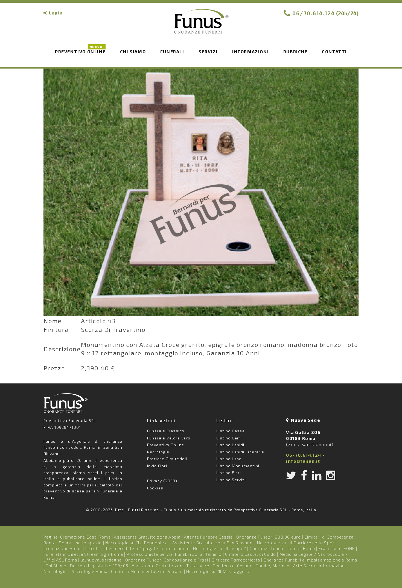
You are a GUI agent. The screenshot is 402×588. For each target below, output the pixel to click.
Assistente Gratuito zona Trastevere (170, 565)
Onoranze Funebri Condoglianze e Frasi (166, 559)
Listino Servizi (231, 479)
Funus (201, 24)
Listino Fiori (228, 472)
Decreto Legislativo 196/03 (99, 565)
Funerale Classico (166, 431)
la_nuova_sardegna (101, 559)
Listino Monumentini (238, 465)
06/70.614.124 (313, 13)
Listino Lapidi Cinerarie (240, 452)
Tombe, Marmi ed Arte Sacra (285, 565)
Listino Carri (229, 438)
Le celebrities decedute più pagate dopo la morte (137, 548)
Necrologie (158, 452)
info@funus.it (303, 460)
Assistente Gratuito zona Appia (147, 536)
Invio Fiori (157, 465)
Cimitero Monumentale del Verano (147, 571)
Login (56, 12)
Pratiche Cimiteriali (167, 458)
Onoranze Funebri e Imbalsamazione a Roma (310, 559)
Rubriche (295, 51)
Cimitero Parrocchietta (236, 559)
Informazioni (250, 51)
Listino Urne (229, 458)
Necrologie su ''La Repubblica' (137, 542)
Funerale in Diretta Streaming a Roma (83, 554)
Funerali (172, 51)
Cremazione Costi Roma (85, 536)
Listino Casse (230, 431)
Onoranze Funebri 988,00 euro (268, 536)
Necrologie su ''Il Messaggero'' (219, 571)
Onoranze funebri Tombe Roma (282, 548)
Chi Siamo (56, 565)
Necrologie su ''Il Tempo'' (219, 548)
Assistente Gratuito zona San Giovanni (213, 542)
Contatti (334, 51)
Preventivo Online (80, 51)
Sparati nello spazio (80, 542)
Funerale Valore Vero (169, 438)
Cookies (155, 488)
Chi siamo (133, 51)
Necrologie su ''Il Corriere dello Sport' (297, 542)
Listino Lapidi (230, 444)
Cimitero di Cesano (233, 565)
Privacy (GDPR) (162, 480)
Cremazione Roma (62, 548)
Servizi (208, 51)
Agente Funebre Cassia (208, 536)
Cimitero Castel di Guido (250, 554)
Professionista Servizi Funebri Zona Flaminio (174, 554)
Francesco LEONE (337, 548)
